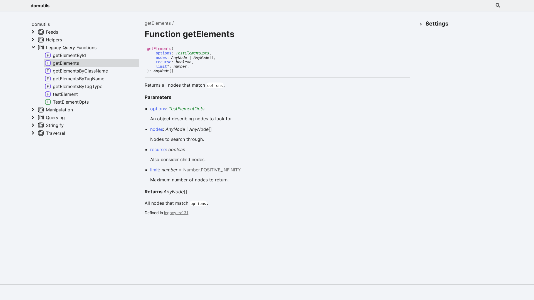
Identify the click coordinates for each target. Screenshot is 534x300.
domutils (40, 5)
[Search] (497, 5)
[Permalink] (178, 71)
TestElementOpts (192, 53)
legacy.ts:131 (176, 212)
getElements (158, 23)
